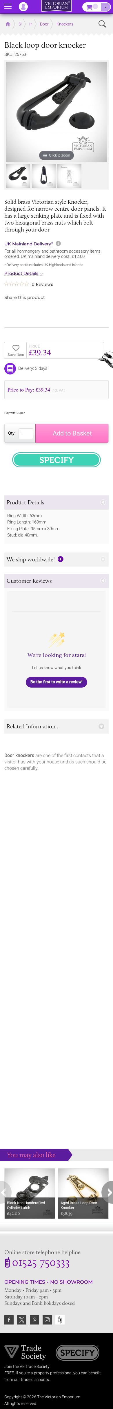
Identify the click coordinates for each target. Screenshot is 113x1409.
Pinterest (34, 1320)
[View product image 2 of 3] (44, 176)
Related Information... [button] (33, 726)
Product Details (21, 273)
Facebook (9, 1320)
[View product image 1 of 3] (18, 176)
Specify (77, 1353)
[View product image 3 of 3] (69, 176)
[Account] (26, 6)
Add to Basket (72, 433)
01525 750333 (41, 1263)
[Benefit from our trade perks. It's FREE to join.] (25, 1352)
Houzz (60, 1320)
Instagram (47, 1320)
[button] (56, 502)
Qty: (12, 433)
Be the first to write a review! (56, 681)
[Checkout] (106, 7)
